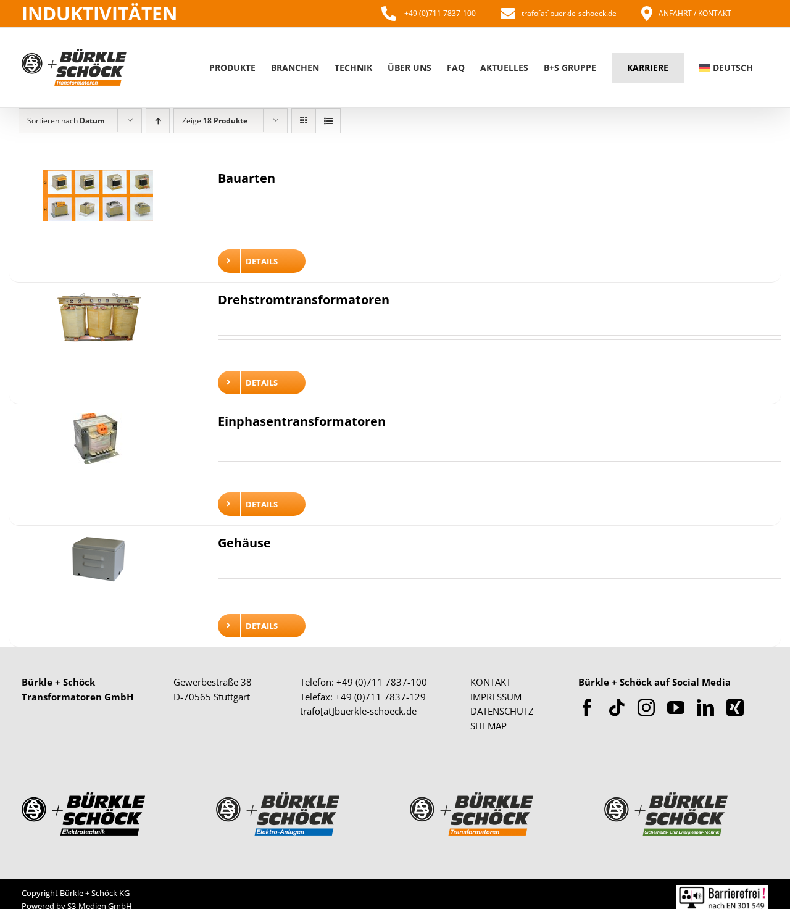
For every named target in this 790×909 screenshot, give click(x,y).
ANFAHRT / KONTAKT (695, 13)
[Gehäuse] (98, 568)
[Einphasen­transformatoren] (98, 446)
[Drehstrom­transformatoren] (98, 325)
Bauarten (246, 178)
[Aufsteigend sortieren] (158, 120)
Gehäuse (244, 542)
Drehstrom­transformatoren (303, 299)
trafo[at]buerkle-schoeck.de (569, 13)
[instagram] (646, 707)
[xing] (735, 707)
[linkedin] (705, 707)
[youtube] (675, 707)
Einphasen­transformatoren (302, 421)
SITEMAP (488, 726)
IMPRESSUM (496, 697)
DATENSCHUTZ (502, 711)
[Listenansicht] (328, 121)
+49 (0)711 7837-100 (439, 13)
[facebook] (587, 707)
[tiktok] (616, 707)
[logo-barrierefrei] (722, 890)
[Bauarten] (98, 203)
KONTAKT (490, 682)
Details (262, 261)
